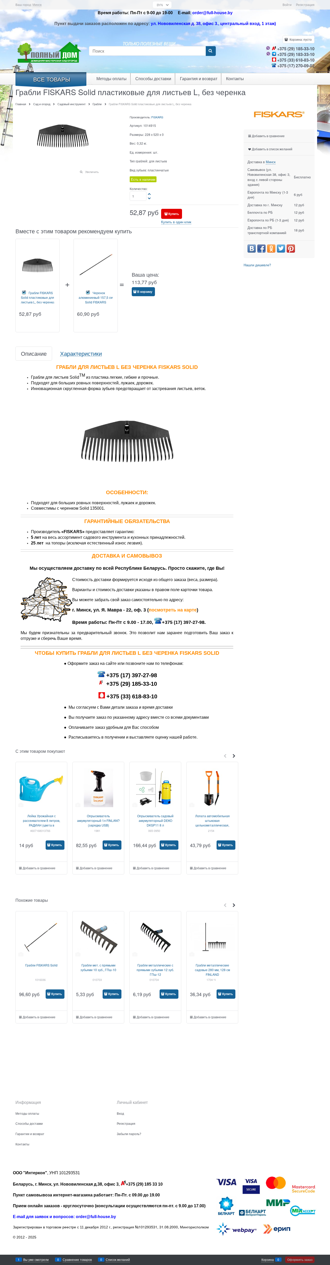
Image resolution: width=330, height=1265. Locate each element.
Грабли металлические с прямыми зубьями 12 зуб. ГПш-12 (155, 970)
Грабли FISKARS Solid (41, 965)
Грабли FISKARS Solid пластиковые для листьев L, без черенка (37, 297)
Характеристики (81, 354)
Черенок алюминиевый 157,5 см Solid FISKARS (96, 297)
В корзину (144, 291)
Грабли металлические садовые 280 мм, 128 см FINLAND (212, 970)
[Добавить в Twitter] (281, 248)
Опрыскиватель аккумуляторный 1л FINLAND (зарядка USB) (98, 820)
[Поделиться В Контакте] (252, 248)
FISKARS (157, 117)
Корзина (267, 1259)
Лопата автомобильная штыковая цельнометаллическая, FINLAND (212, 823)
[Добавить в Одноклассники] (271, 248)
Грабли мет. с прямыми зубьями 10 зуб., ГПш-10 (98, 967)
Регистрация (305, 4)
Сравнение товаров (77, 1259)
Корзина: (300, 39)
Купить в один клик (176, 221)
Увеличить (92, 172)
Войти (287, 4)
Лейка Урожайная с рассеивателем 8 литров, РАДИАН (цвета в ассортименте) (41, 823)
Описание (34, 354)
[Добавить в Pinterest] (291, 248)
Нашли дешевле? (257, 264)
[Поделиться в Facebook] (261, 248)
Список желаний (118, 1259)
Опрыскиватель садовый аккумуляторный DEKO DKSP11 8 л (155, 820)
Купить (173, 213)
